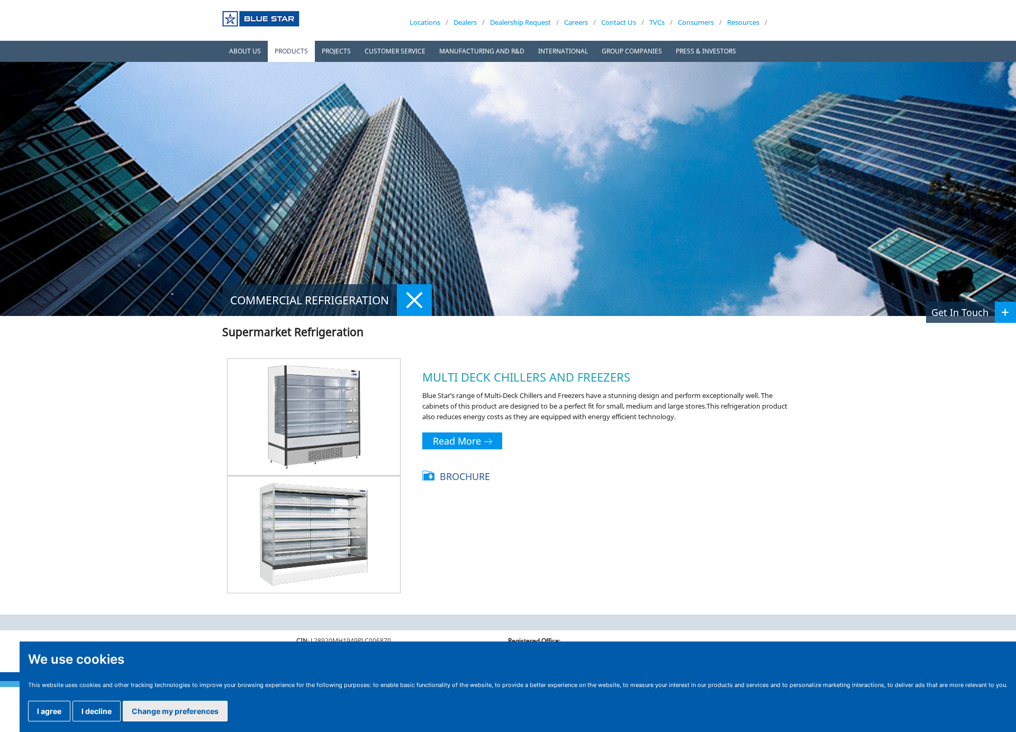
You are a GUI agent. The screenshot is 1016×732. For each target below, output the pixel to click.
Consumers (696, 22)
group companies (632, 51)
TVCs (657, 22)
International (563, 51)
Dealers (465, 22)
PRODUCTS (291, 51)
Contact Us (618, 22)
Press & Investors (706, 51)
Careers (576, 22)
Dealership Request (520, 22)
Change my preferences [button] (175, 711)
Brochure (465, 476)
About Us (245, 51)
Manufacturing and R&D (481, 51)
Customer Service (395, 51)
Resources (743, 22)
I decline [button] (96, 711)
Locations (425, 22)
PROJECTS (336, 51)
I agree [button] (49, 711)
